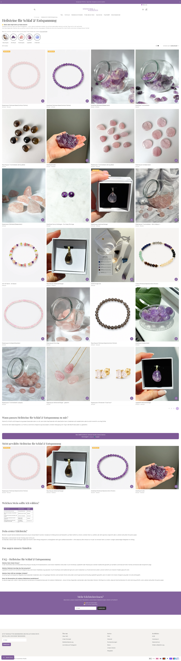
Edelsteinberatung (67, 642)
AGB (153, 636)
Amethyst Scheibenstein (142, 343)
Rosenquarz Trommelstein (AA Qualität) (102, 164)
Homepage (36, 17)
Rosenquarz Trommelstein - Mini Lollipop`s (148, 224)
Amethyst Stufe (51, 164)
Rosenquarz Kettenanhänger (99, 224)
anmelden (101, 608)
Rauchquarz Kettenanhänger (55, 283)
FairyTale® (107, 15)
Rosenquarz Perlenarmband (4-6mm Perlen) (15, 105)
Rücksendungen (112, 642)
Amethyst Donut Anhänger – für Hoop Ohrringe (60, 224)
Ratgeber (110, 650)
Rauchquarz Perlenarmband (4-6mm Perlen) (104, 343)
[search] (34, 9)
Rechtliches (155, 633)
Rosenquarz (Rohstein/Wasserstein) (12, 224)
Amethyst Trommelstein (142, 105)
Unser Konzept (66, 639)
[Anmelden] (143, 9)
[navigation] (1, 2)
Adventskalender (115, 15)
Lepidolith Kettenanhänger (143, 402)
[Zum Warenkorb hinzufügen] (42, 101)
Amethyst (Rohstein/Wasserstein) (100, 105)
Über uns (65, 633)
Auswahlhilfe (43, 31)
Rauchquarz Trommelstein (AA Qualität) (13, 164)
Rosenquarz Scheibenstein (143, 164)
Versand (109, 639)
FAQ (108, 636)
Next (177, 408)
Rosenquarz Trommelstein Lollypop (12, 402)
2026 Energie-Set (96, 283)
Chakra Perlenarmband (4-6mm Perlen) (147, 283)
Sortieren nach (166, 45)
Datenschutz (156, 642)
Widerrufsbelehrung (158, 645)
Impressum (155, 639)
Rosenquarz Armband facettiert (11, 343)
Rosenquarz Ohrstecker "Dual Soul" (101, 402)
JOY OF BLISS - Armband (9, 283)
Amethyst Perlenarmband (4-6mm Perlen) (59, 105)
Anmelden (6, 644)
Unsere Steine (111, 648)
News (108, 645)
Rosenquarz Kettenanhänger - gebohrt (58, 402)
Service (109, 633)
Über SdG (65, 636)
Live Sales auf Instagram (69, 645)
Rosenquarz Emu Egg (53, 343)
